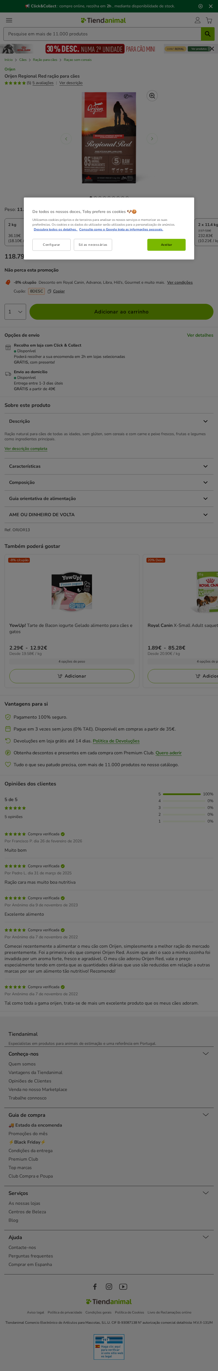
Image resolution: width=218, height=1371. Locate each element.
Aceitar (166, 244)
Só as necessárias (93, 244)
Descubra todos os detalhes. (56, 229)
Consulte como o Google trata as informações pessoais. (121, 229)
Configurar (51, 244)
